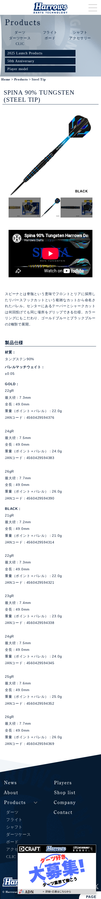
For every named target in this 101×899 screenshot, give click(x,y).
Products (21, 79)
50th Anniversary (20, 61)
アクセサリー (80, 38)
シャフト (80, 32)
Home (5, 79)
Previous (4, 207)
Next (96, 207)
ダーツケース (20, 38)
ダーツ (19, 32)
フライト (50, 32)
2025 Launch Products (24, 53)
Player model (17, 69)
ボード (50, 38)
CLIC (20, 44)
